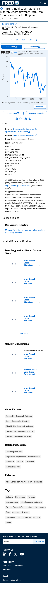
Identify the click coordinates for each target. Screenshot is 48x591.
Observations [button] (8, 24)
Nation (8, 522)
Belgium (20, 462)
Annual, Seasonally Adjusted (17, 421)
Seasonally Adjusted (20, 512)
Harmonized (20, 497)
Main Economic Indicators (24, 135)
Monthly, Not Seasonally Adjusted (19, 426)
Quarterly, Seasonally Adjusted (18, 436)
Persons (31, 497)
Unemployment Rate (14, 451)
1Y (11, 40)
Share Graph (12, 113)
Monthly (36, 517)
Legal (5, 576)
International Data (13, 467)
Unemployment (12, 502)
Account (35, 113)
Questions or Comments (13, 565)
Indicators (10, 462)
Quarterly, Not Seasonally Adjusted (20, 431)
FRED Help (7, 569)
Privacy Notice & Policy (12, 580)
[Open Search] (41, 3)
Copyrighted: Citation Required (18, 517)
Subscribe (39, 541)
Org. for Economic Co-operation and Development (26, 507)
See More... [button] (25, 334)
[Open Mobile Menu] (45, 3)
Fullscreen (39, 107)
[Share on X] (16, 119)
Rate (8, 512)
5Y (17, 40)
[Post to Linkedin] (30, 119)
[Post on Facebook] (20, 119)
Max (30, 40)
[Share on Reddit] (25, 119)
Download (34, 47)
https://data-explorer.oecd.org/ (17, 185)
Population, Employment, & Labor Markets (23, 457)
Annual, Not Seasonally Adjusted (19, 416)
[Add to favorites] (1, 8)
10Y (23, 40)
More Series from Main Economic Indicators (24, 482)
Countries (30, 462)
